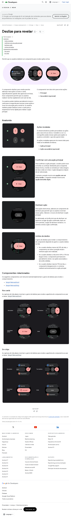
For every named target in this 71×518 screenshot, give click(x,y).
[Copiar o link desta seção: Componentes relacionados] (31, 273)
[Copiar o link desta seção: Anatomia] (13, 121)
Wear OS (50, 439)
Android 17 (5, 460)
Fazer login (65, 2)
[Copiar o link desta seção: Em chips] (11, 349)
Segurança (5, 442)
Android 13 (5, 471)
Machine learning (30, 439)
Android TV (51, 447)
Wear (14, 7)
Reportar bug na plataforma (55, 460)
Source (4, 444)
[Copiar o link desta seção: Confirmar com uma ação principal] (64, 160)
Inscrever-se (30, 509)
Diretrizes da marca (22, 505)
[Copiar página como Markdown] (40, 31)
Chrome (4, 490)
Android (4, 436)
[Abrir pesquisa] (43, 2)
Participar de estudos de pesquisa (57, 468)
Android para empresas (8, 439)
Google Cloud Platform (8, 496)
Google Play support (53, 465)
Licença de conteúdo (54, 417)
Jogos (26, 436)
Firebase (4, 493)
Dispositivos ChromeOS (54, 442)
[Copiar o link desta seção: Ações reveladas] (52, 127)
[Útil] (65, 25)
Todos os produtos (7, 499)
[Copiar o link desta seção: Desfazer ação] (49, 205)
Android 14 (5, 468)
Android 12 (5, 474)
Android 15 (5, 465)
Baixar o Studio (29, 470)
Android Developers (7, 25)
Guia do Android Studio (31, 462)
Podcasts (4, 453)
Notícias (4, 447)
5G (26, 450)
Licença (12, 505)
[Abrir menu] (3, 2)
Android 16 (5, 463)
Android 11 (5, 477)
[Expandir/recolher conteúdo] (12, 37)
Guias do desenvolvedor (31, 464)
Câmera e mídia (29, 444)
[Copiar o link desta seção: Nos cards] (12, 291)
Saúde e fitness (29, 442)
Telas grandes (52, 436)
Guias (42, 25)
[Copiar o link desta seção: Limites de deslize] (51, 236)
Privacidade (28, 447)
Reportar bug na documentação (57, 463)
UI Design (5, 7)
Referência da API (30, 467)
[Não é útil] (67, 25)
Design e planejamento (20, 25)
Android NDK (28, 473)
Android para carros (53, 444)
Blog (3, 450)
